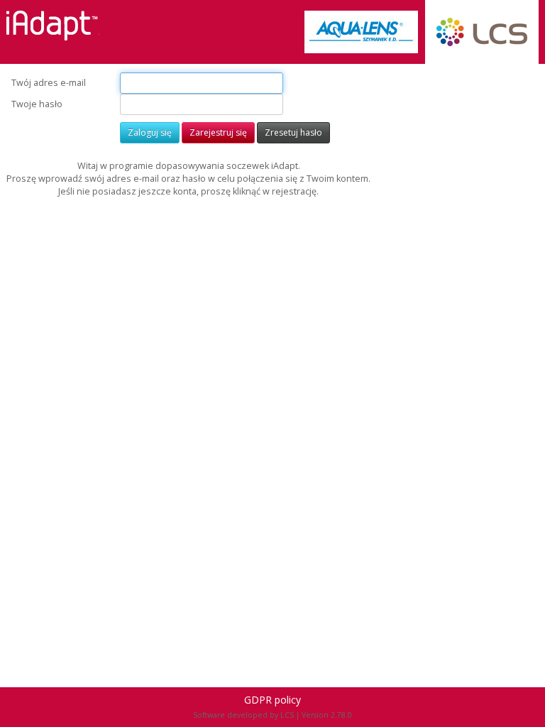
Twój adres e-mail (48, 83)
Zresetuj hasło (293, 132)
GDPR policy (272, 699)
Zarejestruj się (218, 132)
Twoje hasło (36, 104)
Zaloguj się (150, 132)
